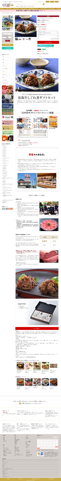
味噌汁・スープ (17, 447)
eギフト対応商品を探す (7, 48)
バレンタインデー (5, 462)
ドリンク (47, 8)
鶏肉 (4, 439)
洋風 (15, 437)
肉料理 (16, 442)
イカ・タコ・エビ (6, 449)
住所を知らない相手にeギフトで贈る (45, 45)
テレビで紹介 (5, 80)
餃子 (29, 6)
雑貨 (56, 8)
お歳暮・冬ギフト (5, 473)
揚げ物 (16, 443)
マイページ (27, 450)
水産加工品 (5, 455)
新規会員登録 (52, 1)
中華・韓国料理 (17, 439)
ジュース (27, 446)
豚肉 (4, 438)
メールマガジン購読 (29, 454)
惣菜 (19, 8)
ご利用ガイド (10, 1)
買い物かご (47, 1)
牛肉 (4, 437)
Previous (15, 368)
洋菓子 (27, 437)
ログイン (57, 1)
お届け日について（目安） (42, 31)
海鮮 (12, 8)
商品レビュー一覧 (28, 455)
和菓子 (27, 438)
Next (58, 367)
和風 (15, 438)
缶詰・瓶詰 (16, 448)
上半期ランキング (26, 6)
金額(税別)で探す (5, 36)
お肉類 (4, 435)
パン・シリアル (17, 453)
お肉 (5, 8)
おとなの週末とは (5, 1)
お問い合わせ (15, 1)
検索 (43, 4)
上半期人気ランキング (5, 476)
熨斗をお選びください (41, 34)
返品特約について (40, 51)
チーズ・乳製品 (38, 8)
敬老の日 (21, 6)
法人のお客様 (20, 1)
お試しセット (5, 74)
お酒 (26, 447)
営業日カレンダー (39, 435)
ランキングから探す (7, 44)
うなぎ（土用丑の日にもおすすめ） (7, 468)
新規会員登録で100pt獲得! (42, 26)
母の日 (3, 465)
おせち (3, 460)
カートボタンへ (37, 328)
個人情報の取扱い (51, 478)
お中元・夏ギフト (5, 470)
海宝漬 (4, 454)
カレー (16, 444)
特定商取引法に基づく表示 (36, 478)
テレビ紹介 (32, 6)
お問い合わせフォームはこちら (31, 403)
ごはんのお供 (17, 449)
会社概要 (8, 478)
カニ (4, 446)
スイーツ (27, 8)
